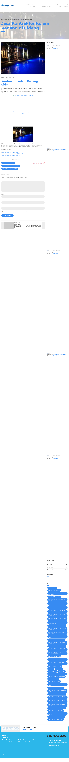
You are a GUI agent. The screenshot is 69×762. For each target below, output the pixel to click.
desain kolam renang (52, 587)
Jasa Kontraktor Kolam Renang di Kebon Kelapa (11, 155)
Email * (2, 200)
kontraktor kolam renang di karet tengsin (56, 694)
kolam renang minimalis (52, 673)
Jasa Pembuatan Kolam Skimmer (15, 741)
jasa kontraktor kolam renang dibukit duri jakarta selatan (56, 600)
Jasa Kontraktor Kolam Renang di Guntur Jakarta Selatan (56, 611)
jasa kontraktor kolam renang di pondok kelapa (56, 637)
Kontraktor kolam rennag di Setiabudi (55, 719)
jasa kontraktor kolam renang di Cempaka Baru (56, 604)
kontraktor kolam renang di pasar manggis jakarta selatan (56, 705)
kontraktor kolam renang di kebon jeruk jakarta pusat (56, 697)
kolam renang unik (62, 673)
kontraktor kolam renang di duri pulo (9, 168)
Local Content (8, 19)
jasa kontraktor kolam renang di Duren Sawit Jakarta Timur (57, 607)
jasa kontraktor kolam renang (8, 162)
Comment (3, 180)
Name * (2, 194)
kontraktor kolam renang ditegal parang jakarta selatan (56, 714)
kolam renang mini (61, 671)
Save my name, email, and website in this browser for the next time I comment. (17, 211)
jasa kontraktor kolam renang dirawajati (56, 639)
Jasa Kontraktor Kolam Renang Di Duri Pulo (10, 165)
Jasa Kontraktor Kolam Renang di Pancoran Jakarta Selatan (57, 629)
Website (2, 205)
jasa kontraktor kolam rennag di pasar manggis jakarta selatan (56, 663)
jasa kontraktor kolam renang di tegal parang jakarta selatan (56, 653)
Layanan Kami (19, 10)
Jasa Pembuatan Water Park (28, 739)
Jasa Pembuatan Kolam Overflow (15, 739)
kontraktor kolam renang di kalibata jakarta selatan (57, 691)
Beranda (3, 10)
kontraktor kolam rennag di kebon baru (56, 716)
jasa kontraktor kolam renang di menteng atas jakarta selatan (56, 623)
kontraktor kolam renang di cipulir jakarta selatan (57, 685)
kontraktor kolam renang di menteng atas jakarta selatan (56, 701)
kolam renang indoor (52, 671)
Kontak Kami (42, 10)
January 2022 (50, 567)
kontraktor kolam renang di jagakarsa (56, 687)
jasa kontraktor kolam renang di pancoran (57, 625)
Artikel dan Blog (29, 10)
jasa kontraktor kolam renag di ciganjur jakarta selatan (56, 593)
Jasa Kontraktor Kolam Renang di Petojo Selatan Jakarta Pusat (14, 153)
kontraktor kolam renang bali (54, 681)
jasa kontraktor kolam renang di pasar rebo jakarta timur (57, 633)
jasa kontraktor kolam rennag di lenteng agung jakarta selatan (56, 659)
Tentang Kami (10, 10)
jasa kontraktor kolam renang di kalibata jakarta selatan (56, 615)
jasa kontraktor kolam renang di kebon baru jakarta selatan (57, 619)
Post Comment (8, 215)
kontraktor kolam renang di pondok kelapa (56, 708)
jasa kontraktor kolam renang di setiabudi (56, 646)
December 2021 (50, 569)
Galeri (36, 10)
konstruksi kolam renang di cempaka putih (56, 676)
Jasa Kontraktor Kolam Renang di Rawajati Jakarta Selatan (56, 643)
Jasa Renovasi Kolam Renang (29, 741)
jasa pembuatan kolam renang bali (55, 666)
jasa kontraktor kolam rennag (54, 656)
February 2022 (50, 564)
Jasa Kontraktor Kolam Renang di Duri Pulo (10, 152)
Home (2, 19)
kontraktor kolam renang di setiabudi (55, 710)
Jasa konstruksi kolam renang (54, 590)
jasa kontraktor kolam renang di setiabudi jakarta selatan (56, 649)
